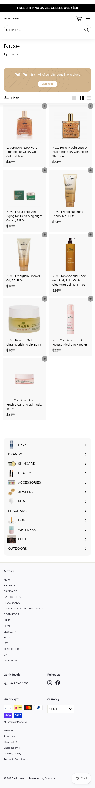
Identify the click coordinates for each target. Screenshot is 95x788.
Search (8, 730)
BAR (6, 654)
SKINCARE (10, 591)
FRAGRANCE (12, 602)
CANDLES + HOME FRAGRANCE (24, 608)
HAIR (7, 620)
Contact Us (11, 742)
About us (9, 736)
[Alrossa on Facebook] (57, 682)
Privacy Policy (12, 753)
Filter (14, 97)
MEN (7, 643)
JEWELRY (10, 631)
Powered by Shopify (41, 778)
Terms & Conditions (16, 759)
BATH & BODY (12, 597)
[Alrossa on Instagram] (50, 682)
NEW (7, 579)
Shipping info (12, 747)
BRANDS (9, 585)
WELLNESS (11, 660)
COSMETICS (11, 614)
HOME (7, 626)
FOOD (7, 637)
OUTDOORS (11, 649)
